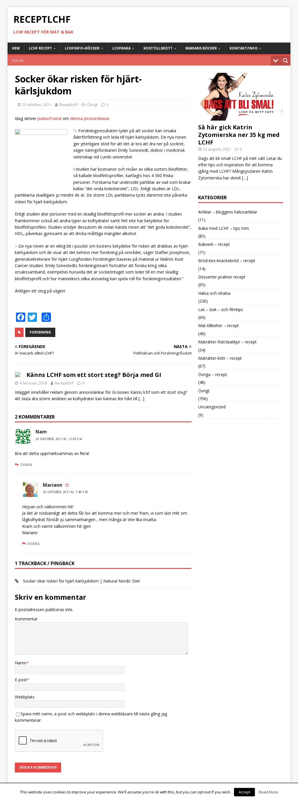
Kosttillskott (158, 48)
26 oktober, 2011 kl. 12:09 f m (59, 439)
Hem (16, 48)
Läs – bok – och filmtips (220, 309)
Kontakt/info (244, 48)
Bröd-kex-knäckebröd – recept (226, 260)
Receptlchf (68, 104)
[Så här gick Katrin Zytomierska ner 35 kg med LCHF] (240, 117)
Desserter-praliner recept (221, 277)
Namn (20, 663)
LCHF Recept (40, 48)
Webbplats (25, 697)
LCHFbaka (121, 48)
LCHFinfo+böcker (82, 48)
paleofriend (49, 118)
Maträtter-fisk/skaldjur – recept (227, 342)
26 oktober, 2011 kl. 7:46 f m (65, 492)
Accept (244, 792)
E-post (21, 679)
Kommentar (26, 619)
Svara (26, 464)
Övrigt (92, 104)
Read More (268, 792)
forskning (40, 332)
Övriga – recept (212, 374)
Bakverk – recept (214, 244)
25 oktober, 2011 (36, 104)
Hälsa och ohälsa (214, 293)
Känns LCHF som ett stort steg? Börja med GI (93, 375)
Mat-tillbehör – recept (218, 325)
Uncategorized (212, 407)
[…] (141, 398)
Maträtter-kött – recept (220, 358)
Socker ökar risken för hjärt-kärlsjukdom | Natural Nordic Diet (81, 581)
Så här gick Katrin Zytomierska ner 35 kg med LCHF (239, 134)
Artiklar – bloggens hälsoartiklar (227, 212)
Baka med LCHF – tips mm (223, 228)
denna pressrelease (89, 118)
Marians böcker (201, 48)
